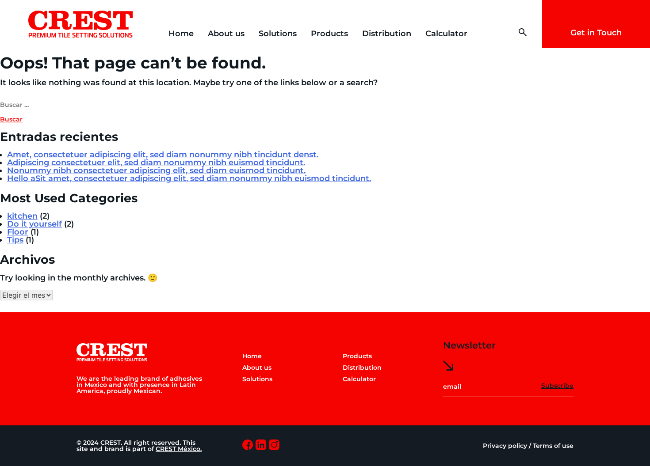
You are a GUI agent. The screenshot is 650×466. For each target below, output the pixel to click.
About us (226, 33)
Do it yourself (34, 224)
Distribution (386, 33)
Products (329, 33)
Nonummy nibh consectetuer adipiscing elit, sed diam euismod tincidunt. (156, 170)
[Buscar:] (325, 104)
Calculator (446, 33)
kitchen (22, 216)
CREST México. (179, 449)
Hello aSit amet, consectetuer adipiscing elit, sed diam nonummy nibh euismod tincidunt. (189, 178)
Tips (15, 240)
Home (181, 33)
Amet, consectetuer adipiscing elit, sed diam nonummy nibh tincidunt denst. (162, 154)
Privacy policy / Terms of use (528, 446)
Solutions (278, 33)
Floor (17, 232)
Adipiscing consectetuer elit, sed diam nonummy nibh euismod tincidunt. (156, 162)
